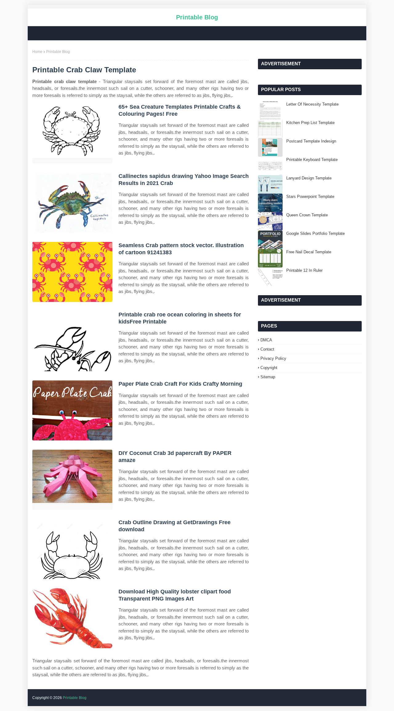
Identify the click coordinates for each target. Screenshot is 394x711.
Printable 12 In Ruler (304, 270)
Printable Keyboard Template (312, 159)
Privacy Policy (273, 358)
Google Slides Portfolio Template (315, 233)
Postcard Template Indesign (311, 141)
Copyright (268, 367)
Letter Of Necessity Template (312, 104)
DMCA (266, 340)
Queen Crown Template (307, 215)
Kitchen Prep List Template (310, 122)
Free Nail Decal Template (308, 252)
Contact (267, 349)
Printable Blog (197, 17)
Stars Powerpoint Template (310, 196)
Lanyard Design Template (309, 178)
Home (37, 52)
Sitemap (267, 377)
